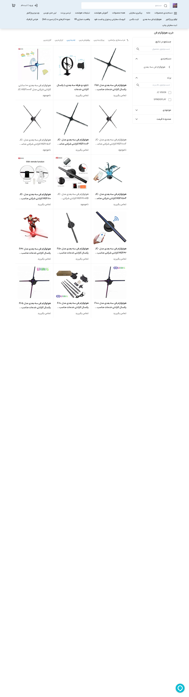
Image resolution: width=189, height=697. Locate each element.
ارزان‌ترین (59, 40)
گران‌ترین (47, 40)
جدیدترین (71, 40)
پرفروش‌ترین (84, 40)
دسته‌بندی (166, 58)
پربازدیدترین (99, 40)
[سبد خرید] (13, 5)
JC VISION (161, 92)
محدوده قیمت (164, 119)
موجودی (167, 110)
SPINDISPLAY (160, 99)
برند (169, 77)
